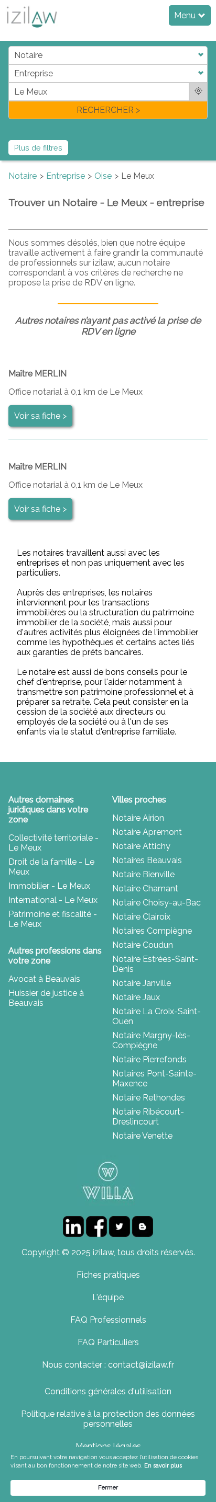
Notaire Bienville (143, 874)
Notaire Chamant (145, 888)
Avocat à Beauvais (44, 979)
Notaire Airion (138, 818)
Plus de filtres (38, 147)
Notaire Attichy (141, 846)
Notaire (22, 176)
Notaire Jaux (136, 997)
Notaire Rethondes (148, 1098)
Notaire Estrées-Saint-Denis (155, 964)
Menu (186, 15)
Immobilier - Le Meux (49, 886)
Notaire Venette (142, 1136)
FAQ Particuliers (108, 1342)
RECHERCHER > (108, 110)
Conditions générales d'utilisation (108, 1391)
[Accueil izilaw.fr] (31, 31)
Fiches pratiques (108, 1275)
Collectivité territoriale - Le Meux (53, 843)
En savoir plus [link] (163, 1465)
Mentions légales (108, 1446)
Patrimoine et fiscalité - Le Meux (52, 919)
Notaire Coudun (142, 945)
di (11, 82)
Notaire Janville (141, 983)
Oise (103, 176)
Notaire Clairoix (141, 917)
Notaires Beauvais (147, 860)
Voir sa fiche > (40, 416)
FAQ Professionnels (108, 1320)
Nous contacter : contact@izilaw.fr (108, 1365)
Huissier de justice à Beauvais (46, 998)
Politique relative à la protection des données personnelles (108, 1419)
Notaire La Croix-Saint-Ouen (156, 1016)
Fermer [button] (108, 1487)
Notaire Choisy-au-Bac (156, 903)
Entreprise (65, 176)
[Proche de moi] (198, 92)
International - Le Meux (53, 900)
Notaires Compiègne (152, 931)
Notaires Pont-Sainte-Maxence (154, 1078)
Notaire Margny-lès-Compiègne (151, 1040)
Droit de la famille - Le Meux (51, 867)
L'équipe (108, 1297)
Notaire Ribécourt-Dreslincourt (148, 1117)
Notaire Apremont (147, 832)
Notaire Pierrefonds (149, 1059)
